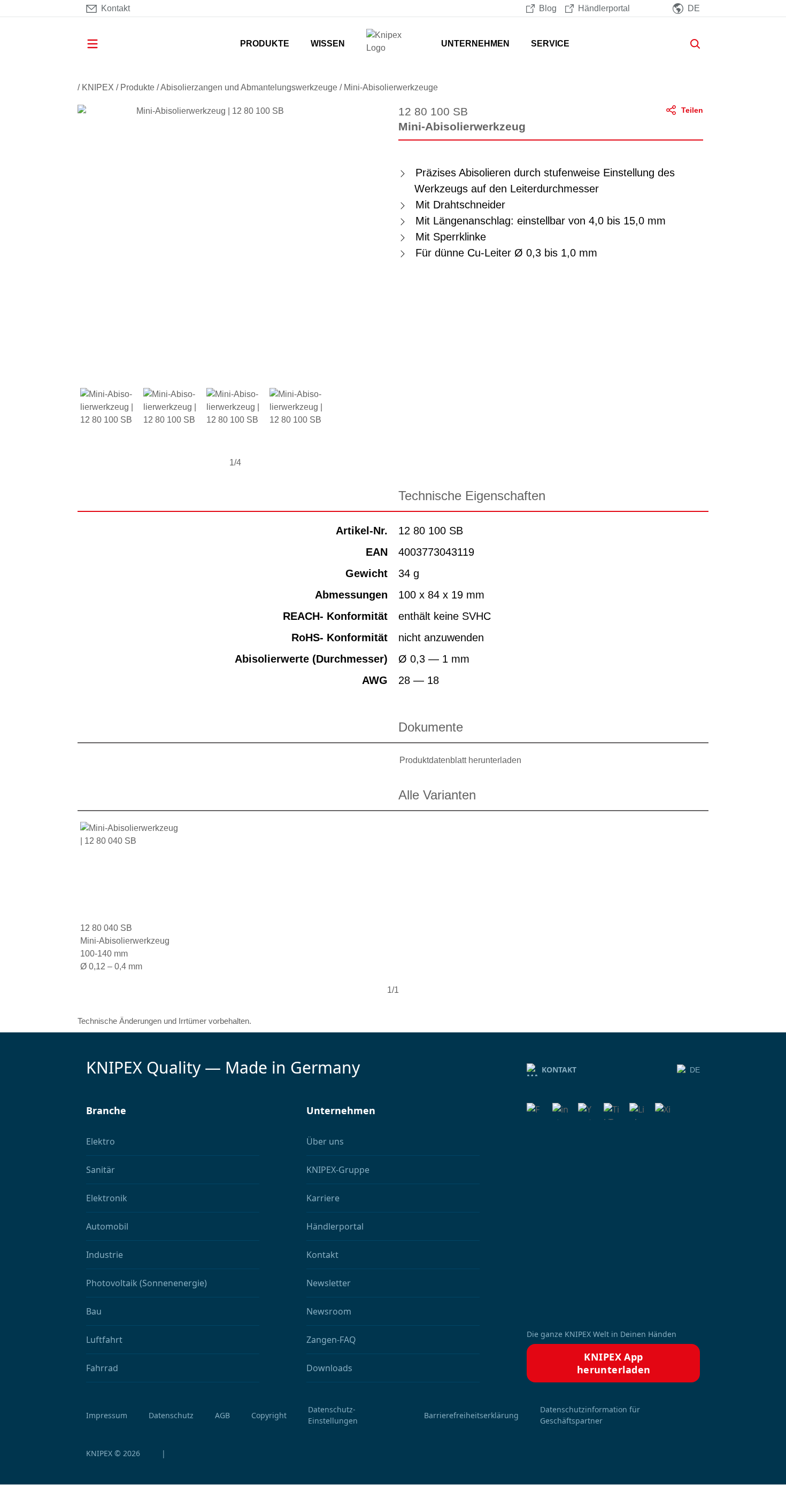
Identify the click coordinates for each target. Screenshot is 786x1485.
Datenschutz (171, 1415)
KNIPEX (98, 87)
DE (695, 1070)
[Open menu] (107, 43)
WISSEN (328, 43)
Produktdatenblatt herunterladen (460, 760)
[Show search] (691, 44)
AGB (222, 1415)
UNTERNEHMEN (475, 43)
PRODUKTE (264, 43)
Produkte (137, 87)
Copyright (269, 1415)
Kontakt (559, 1069)
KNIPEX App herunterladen (614, 1363)
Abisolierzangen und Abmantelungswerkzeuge (248, 87)
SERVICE (550, 43)
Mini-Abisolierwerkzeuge (391, 87)
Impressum (106, 1415)
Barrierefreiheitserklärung (471, 1415)
